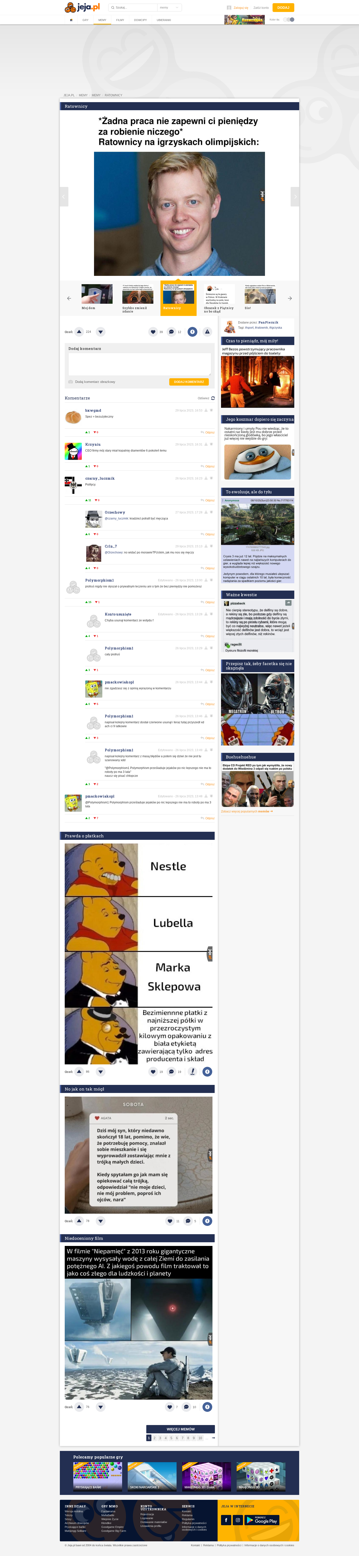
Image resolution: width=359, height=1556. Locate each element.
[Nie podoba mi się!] (106, 332)
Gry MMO (109, 1506)
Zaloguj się (241, 8)
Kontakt (186, 1511)
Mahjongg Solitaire (75, 1531)
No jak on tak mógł (84, 1089)
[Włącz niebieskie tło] (292, 19)
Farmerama (108, 1511)
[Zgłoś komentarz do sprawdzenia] (206, 410)
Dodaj (283, 8)
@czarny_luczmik (116, 518)
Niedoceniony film (84, 1238)
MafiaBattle (107, 1515)
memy (83, 95)
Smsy (68, 1519)
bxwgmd (93, 410)
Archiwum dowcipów (77, 1523)
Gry (85, 20)
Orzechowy (115, 512)
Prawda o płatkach (84, 836)
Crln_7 (111, 546)
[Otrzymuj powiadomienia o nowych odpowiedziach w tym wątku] (212, 478)
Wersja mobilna (74, 1511)
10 (200, 1438)
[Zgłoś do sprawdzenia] (207, 332)
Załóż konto (261, 8)
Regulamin (188, 1519)
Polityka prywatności (194, 1523)
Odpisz (210, 432)
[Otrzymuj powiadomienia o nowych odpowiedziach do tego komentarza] (212, 410)
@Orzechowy (114, 552)
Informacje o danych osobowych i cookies (194, 1528)
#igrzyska (275, 327)
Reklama (187, 1515)
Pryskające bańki (75, 1527)
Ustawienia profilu (150, 1526)
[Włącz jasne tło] (285, 19)
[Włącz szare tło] (288, 19)
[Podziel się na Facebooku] (192, 332)
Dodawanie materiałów (153, 1522)
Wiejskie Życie (109, 1519)
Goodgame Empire (112, 1527)
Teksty (69, 1515)
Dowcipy (140, 20)
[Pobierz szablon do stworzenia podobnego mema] (192, 1072)
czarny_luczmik (100, 478)
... (206, 1438)
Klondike (106, 1523)
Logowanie (146, 1518)
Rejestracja (147, 1514)
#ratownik (261, 327)
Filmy (120, 20)
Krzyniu (93, 444)
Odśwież (203, 398)
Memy (102, 20)
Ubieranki (164, 20)
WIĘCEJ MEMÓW (181, 1429)
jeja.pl (69, 95)
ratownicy (113, 95)
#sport (249, 327)
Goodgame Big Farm (113, 1531)
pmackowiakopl (119, 682)
